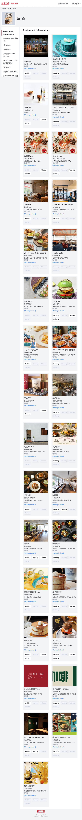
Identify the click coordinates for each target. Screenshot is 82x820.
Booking (27, 73)
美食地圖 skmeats (6, 9)
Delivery (27, 123)
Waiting (64, 509)
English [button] (76, 4)
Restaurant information (8, 32)
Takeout (43, 119)
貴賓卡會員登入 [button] (63, 4)
